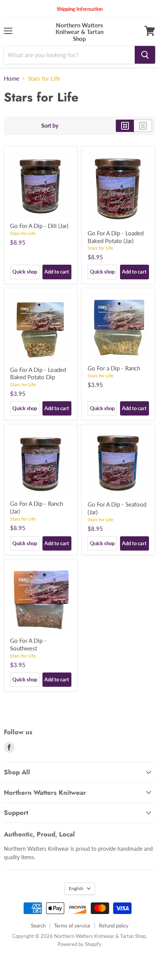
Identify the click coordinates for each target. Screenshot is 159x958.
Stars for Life (23, 233)
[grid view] (125, 126)
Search (38, 926)
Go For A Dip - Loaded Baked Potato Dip (38, 373)
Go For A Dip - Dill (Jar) (39, 225)
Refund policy (114, 926)
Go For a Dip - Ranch (114, 368)
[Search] (145, 55)
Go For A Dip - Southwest (28, 644)
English (76, 888)
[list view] (143, 126)
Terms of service (72, 926)
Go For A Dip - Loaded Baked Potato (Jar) (116, 237)
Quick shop (24, 272)
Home (11, 78)
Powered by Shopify (79, 944)
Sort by (49, 126)
